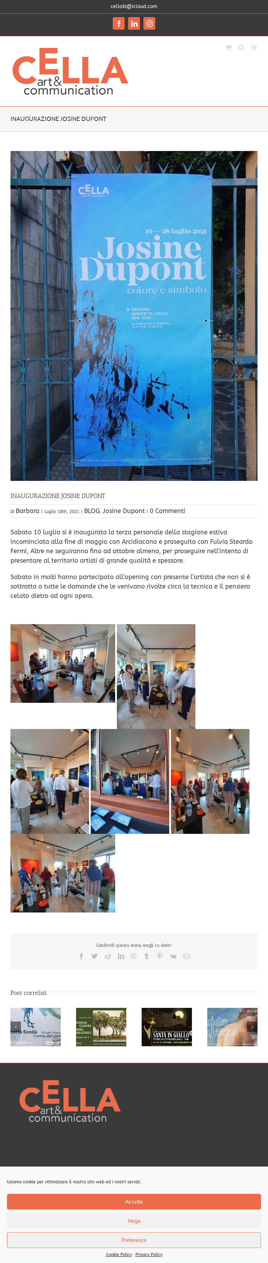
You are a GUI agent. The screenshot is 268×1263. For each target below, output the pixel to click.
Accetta (134, 1202)
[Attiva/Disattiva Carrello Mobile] (228, 47)
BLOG (92, 511)
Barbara (27, 511)
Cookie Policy (119, 1254)
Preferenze (134, 1240)
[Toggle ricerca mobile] (241, 47)
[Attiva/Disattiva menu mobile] (254, 47)
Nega (134, 1221)
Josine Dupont (124, 511)
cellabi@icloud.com (134, 6)
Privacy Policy (148, 1254)
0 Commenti (167, 511)
